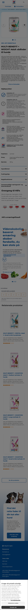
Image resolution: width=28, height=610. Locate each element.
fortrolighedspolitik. (16, 600)
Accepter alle (13, 607)
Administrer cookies (13, 603)
